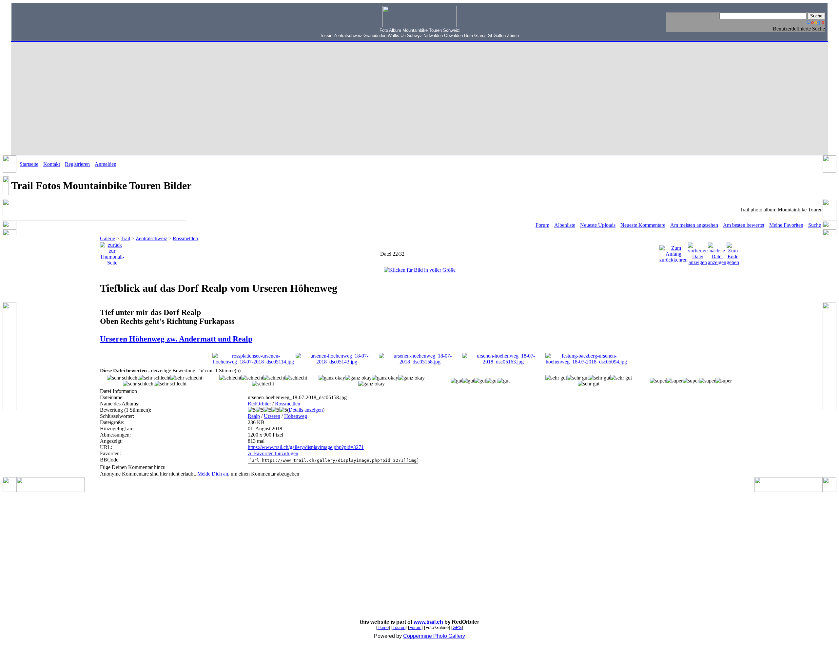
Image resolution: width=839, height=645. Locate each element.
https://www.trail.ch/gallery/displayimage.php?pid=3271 (306, 447)
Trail (125, 238)
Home (383, 627)
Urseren (272, 416)
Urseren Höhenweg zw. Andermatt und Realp (176, 339)
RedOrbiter (259, 403)
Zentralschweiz (151, 238)
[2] (332, 378)
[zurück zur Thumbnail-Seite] (112, 252)
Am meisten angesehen (694, 225)
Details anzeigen (306, 410)
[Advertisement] (56, 21)
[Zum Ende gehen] (733, 252)
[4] (556, 378)
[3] (456, 381)
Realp (254, 416)
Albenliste (564, 225)
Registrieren (77, 164)
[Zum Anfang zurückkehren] (673, 252)
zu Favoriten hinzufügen (273, 453)
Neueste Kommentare (642, 225)
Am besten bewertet (743, 225)
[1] (230, 378)
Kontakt (51, 164)
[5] (658, 381)
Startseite (29, 164)
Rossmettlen (185, 238)
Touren (399, 627)
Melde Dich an (212, 474)
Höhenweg (295, 416)
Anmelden (105, 164)
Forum (542, 225)
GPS (457, 627)
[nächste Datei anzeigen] (717, 252)
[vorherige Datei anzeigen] (698, 252)
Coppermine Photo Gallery (434, 636)
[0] (123, 378)
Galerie (107, 238)
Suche (814, 225)
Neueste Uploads (597, 225)
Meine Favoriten (786, 225)
